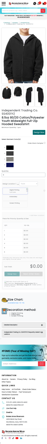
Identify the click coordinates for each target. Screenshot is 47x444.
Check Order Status (29, 389)
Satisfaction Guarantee (10, 395)
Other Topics (6, 382)
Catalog (7, 23)
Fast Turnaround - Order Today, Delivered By (23, 15)
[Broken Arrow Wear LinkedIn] (21, 438)
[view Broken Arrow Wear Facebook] (2, 438)
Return (14, 392)
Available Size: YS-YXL (16, 303)
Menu (4, 5)
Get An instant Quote (23, 17)
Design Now (39, 132)
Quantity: (5, 171)
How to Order (6, 392)
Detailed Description (10, 325)
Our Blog (32, 379)
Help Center (6, 389)
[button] (38, 3)
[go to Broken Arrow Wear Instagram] (10, 438)
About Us (5, 379)
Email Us (9, 412)
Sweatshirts (25, 23)
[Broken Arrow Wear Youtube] (17, 438)
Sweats (15, 23)
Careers (13, 379)
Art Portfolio (16, 389)
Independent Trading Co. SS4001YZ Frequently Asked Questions (22, 333)
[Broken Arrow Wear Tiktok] (13, 438)
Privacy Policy (22, 379)
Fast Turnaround (25, 392)
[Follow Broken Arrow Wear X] (6, 438)
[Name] (41, 363)
